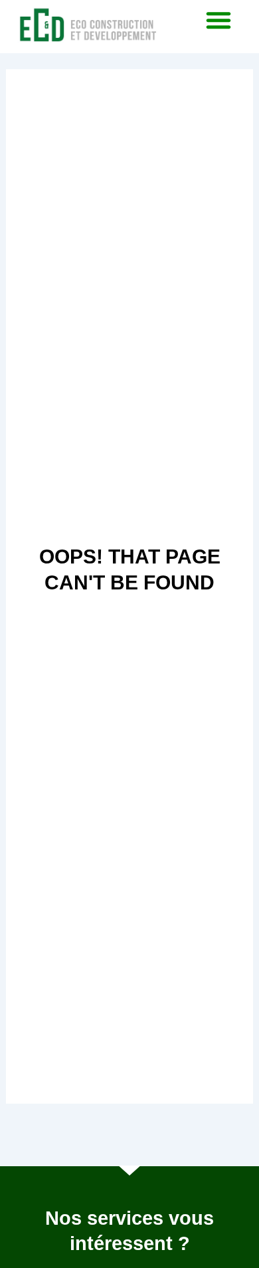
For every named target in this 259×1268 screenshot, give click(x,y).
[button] (218, 20)
